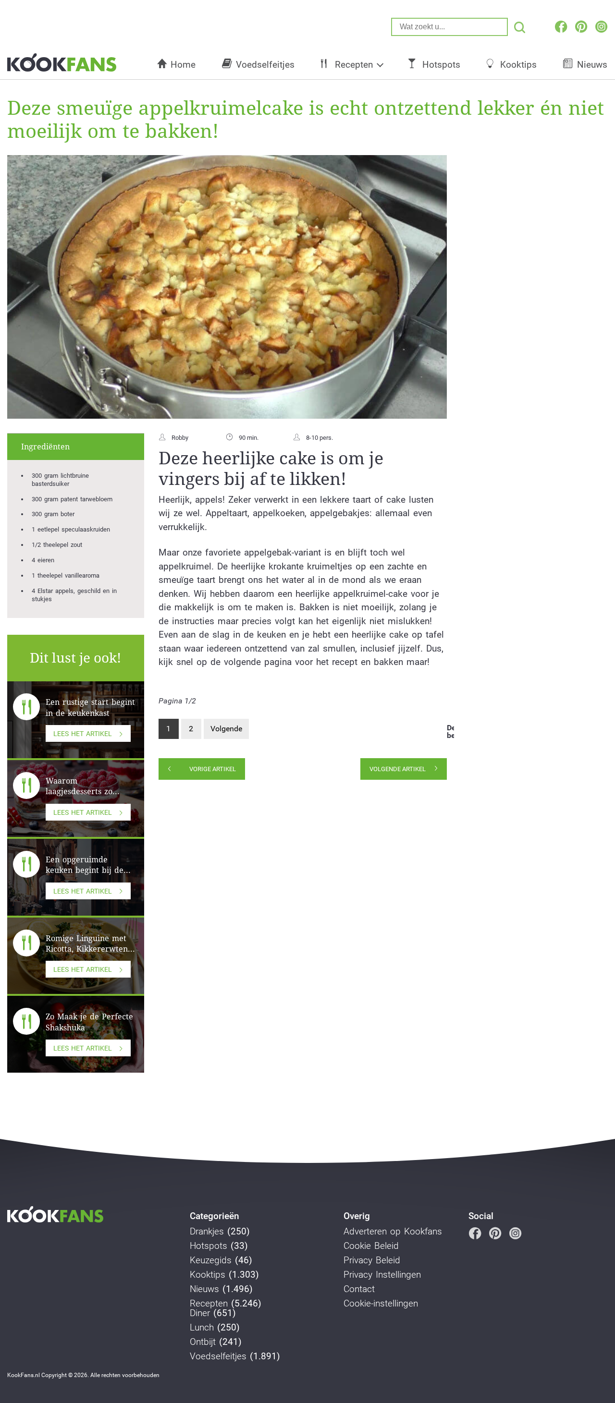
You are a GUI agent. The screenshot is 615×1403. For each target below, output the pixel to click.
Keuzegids (211, 1260)
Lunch (202, 1327)
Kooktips (518, 64)
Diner (200, 1313)
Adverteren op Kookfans (393, 1231)
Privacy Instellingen (382, 1275)
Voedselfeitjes (265, 64)
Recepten (354, 64)
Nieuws (204, 1289)
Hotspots (441, 64)
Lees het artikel (82, 734)
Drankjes (207, 1231)
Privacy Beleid (372, 1260)
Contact (359, 1289)
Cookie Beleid (371, 1246)
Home (183, 64)
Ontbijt (203, 1342)
